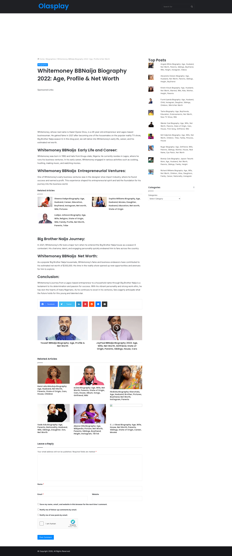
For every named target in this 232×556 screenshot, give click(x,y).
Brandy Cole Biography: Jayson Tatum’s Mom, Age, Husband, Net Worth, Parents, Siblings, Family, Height (177, 161)
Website (95, 494)
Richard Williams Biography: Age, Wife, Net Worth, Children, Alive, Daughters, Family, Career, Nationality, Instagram (177, 173)
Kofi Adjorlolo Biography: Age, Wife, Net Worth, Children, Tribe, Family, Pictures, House (177, 138)
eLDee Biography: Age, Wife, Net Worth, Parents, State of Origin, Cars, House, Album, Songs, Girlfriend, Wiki (89, 391)
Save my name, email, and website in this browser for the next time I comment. (73, 504)
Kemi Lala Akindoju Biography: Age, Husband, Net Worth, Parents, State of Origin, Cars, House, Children (52, 390)
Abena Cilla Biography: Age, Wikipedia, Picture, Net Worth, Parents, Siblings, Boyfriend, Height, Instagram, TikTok (88, 430)
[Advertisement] (116, 35)
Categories (152, 195)
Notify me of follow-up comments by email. (58, 510)
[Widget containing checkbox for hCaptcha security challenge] (57, 523)
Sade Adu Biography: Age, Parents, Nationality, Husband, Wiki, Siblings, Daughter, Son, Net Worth (52, 428)
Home (42, 59)
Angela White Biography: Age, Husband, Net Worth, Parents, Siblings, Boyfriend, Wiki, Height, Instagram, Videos (177, 67)
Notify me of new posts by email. (54, 515)
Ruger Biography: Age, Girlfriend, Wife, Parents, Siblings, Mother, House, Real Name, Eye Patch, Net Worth (177, 150)
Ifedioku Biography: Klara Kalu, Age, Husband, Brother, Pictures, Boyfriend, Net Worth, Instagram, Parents (126, 395)
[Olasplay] (53, 7)
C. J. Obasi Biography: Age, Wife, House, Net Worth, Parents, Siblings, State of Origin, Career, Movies (126, 428)
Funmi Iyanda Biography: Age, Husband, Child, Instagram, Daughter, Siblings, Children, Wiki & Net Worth (177, 102)
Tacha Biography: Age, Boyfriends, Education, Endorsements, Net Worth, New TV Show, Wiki (176, 114)
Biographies (51, 59)
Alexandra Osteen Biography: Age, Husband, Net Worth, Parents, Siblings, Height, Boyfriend (177, 79)
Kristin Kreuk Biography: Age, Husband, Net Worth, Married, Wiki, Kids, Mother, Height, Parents (177, 90)
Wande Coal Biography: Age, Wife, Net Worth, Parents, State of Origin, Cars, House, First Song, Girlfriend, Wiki (177, 126)
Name (40, 484)
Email (40, 494)
